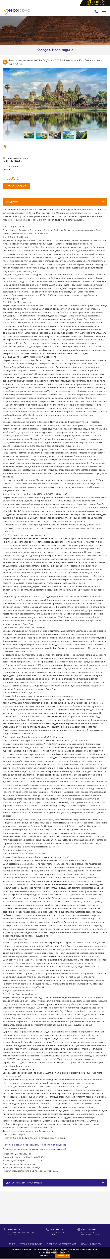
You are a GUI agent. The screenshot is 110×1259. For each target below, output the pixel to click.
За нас (12, 1244)
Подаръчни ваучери (91, 1244)
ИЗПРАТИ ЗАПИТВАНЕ (16, 186)
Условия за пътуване (31, 1244)
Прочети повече (46, 1256)
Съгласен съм (63, 1256)
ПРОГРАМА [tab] (12, 201)
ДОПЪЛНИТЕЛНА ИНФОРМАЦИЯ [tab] (24, 1182)
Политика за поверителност (61, 1244)
